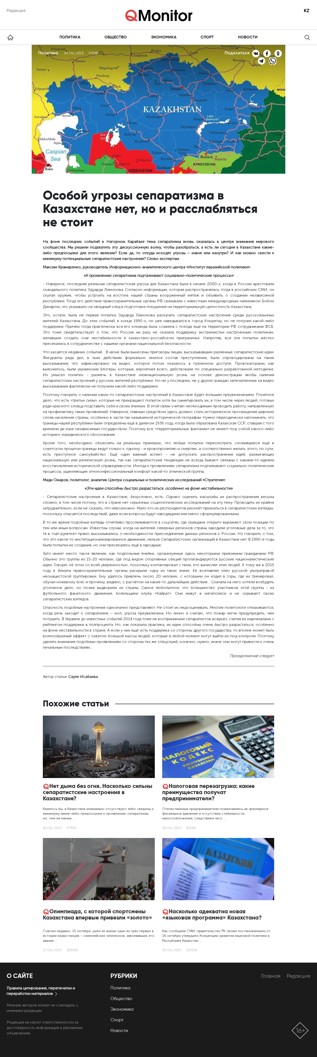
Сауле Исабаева (83, 676)
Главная (271, 976)
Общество (116, 37)
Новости (248, 37)
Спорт (207, 37)
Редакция (16, 10)
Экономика (163, 37)
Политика (69, 37)
